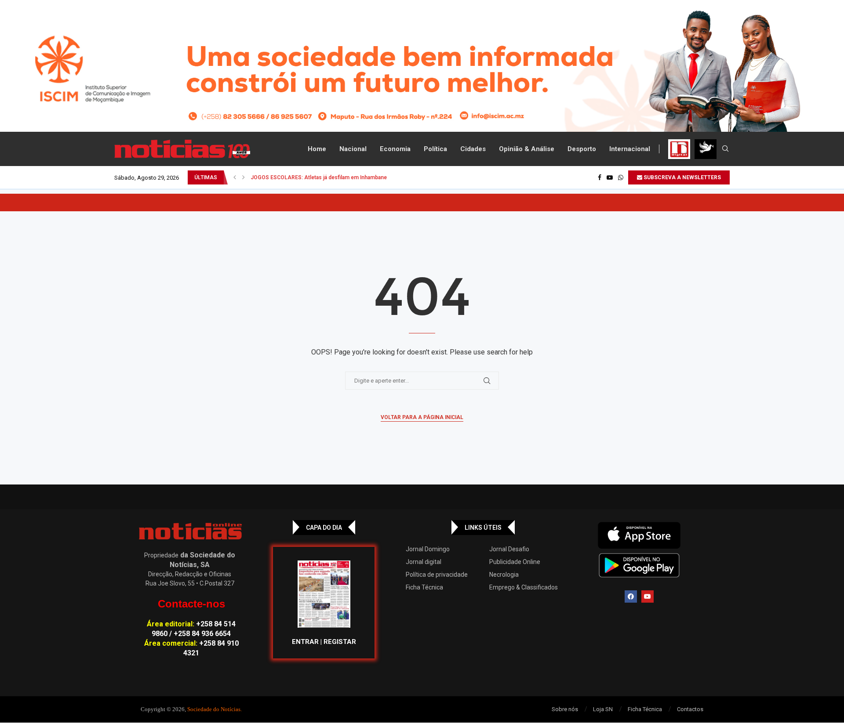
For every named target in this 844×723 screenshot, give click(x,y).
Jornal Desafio (509, 549)
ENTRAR (305, 642)
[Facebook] (599, 177)
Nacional (353, 149)
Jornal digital (423, 562)
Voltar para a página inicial (422, 417)
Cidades (473, 149)
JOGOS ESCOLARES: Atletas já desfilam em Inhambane (319, 177)
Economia (395, 149)
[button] (234, 177)
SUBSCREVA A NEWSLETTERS (681, 177)
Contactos (690, 709)
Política (435, 149)
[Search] (725, 148)
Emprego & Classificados (523, 587)
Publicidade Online (514, 562)
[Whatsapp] (621, 177)
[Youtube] (609, 177)
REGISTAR (340, 642)
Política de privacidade (437, 574)
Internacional (629, 149)
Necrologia (504, 574)
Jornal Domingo (428, 549)
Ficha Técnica (424, 587)
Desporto (582, 149)
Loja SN (603, 709)
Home (317, 149)
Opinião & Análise (526, 149)
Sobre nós (565, 709)
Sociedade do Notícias (213, 709)
